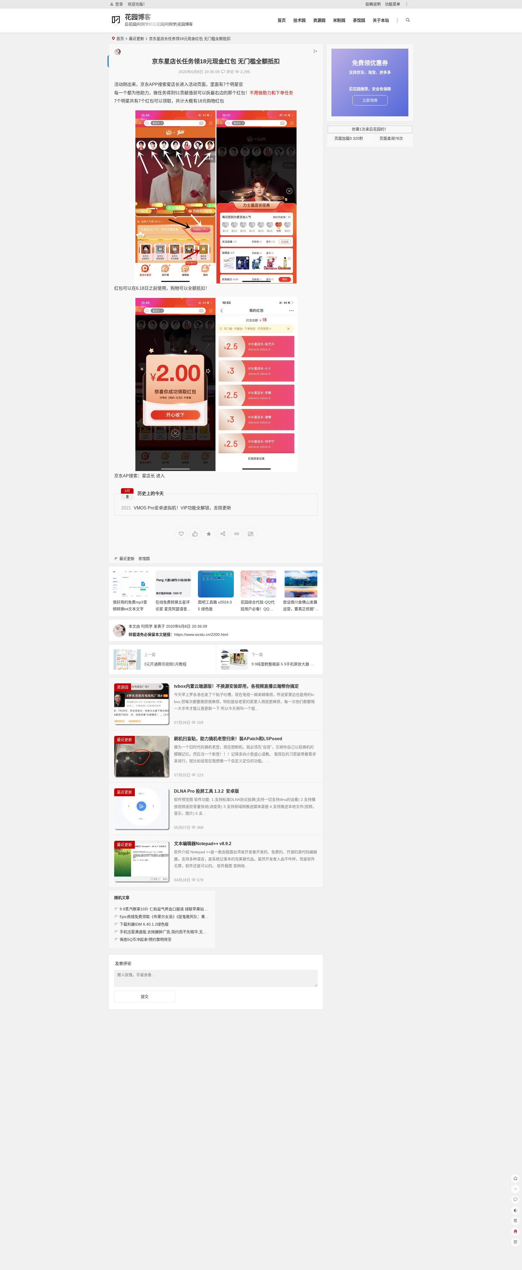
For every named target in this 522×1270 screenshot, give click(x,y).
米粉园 (339, 20)
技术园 (299, 20)
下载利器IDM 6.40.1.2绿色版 (144, 924)
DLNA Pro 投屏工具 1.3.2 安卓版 (206, 791)
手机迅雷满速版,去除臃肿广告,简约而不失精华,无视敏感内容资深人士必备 (182, 932)
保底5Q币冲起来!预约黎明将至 (146, 939)
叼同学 (147, 626)
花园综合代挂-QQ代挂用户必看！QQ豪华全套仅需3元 (258, 609)
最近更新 (136, 38)
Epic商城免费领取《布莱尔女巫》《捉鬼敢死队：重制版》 (168, 916)
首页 (282, 20)
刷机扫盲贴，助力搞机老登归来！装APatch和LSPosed (228, 738)
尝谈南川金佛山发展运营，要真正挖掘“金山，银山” (301, 609)
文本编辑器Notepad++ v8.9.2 (202, 843)
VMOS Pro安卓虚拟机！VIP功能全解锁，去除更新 (176, 508)
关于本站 (381, 20)
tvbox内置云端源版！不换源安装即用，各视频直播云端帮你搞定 (236, 686)
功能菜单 (392, 4)
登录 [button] (119, 4)
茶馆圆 (144, 558)
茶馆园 (359, 20)
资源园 (319, 20)
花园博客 (138, 17)
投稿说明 (373, 4)
